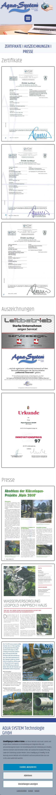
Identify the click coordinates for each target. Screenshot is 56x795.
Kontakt (30, 790)
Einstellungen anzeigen (28, 784)
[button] (28, 18)
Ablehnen (28, 775)
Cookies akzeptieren (28, 767)
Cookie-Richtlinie (22, 790)
